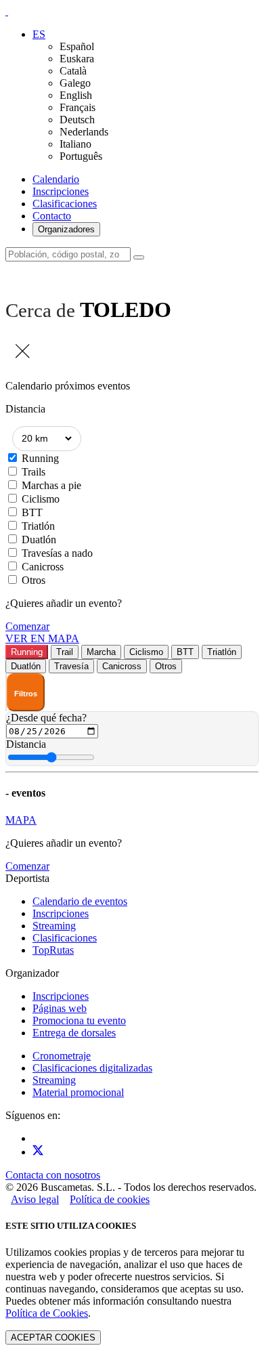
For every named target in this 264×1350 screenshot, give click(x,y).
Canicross (43, 566)
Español (77, 46)
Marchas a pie (51, 485)
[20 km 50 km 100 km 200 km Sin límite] (46, 438)
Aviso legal (35, 1199)
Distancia (26, 744)
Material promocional (78, 1092)
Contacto (51, 216)
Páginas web (59, 1008)
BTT (32, 512)
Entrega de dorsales (74, 1032)
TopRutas (53, 950)
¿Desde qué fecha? (46, 717)
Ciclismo (41, 499)
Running (40, 458)
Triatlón (38, 526)
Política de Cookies (46, 1313)
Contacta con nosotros (52, 1175)
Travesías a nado (57, 553)
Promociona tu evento (79, 1020)
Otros (33, 580)
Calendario (55, 179)
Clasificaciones (64, 203)
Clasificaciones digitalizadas (92, 1068)
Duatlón (39, 539)
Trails (33, 472)
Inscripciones (60, 191)
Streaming (54, 925)
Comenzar (27, 626)
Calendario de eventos (79, 901)
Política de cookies (110, 1199)
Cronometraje (61, 1055)
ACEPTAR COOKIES (53, 1337)
